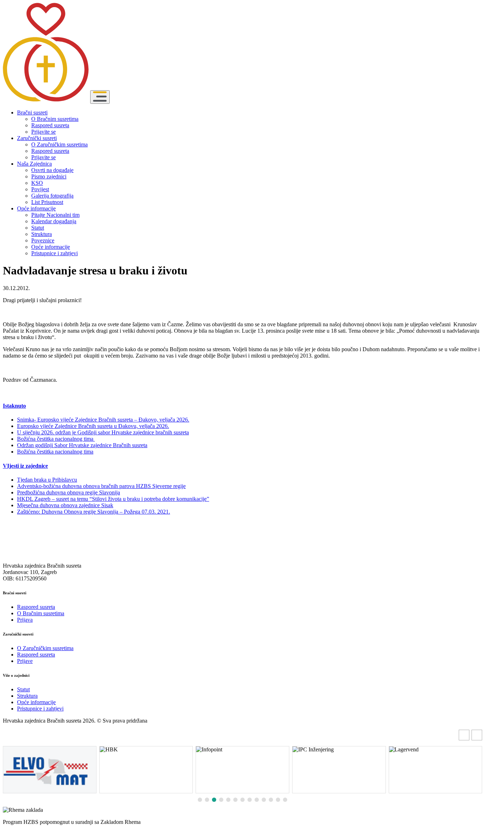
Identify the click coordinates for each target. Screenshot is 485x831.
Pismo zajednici (48, 176)
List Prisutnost (47, 202)
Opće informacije (36, 208)
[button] (477, 735)
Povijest (40, 189)
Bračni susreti (32, 112)
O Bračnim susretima (54, 119)
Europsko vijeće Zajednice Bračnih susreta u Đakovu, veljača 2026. (93, 426)
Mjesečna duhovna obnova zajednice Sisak (65, 505)
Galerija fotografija (52, 196)
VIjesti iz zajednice (25, 466)
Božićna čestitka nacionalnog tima (56, 439)
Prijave (25, 661)
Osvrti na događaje (52, 170)
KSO (37, 183)
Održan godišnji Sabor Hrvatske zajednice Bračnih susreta (82, 445)
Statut (37, 228)
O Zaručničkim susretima (59, 144)
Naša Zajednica (34, 164)
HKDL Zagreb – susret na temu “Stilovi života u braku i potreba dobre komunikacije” (113, 499)
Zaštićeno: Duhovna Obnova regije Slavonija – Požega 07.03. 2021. (93, 512)
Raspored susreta (50, 125)
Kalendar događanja (53, 221)
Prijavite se (43, 132)
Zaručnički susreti (37, 138)
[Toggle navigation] (100, 97)
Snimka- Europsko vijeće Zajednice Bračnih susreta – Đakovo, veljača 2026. (103, 420)
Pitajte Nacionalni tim (55, 215)
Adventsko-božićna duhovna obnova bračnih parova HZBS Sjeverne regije (101, 486)
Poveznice (42, 240)
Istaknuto (14, 406)
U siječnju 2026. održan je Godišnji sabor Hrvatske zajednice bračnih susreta (103, 432)
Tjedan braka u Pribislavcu (47, 480)
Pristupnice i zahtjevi (54, 253)
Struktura (41, 234)
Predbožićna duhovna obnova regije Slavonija (68, 492)
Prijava (25, 620)
